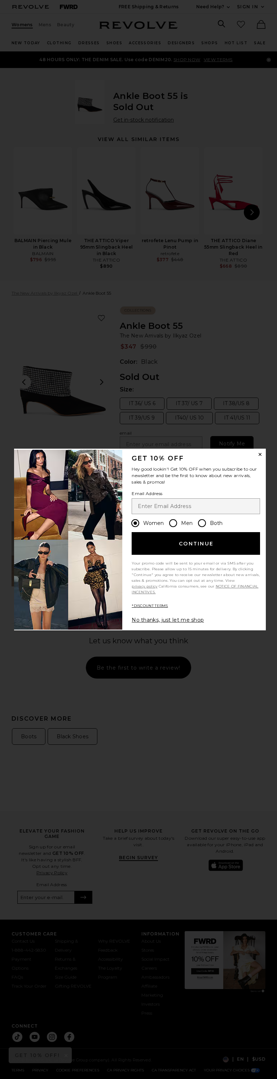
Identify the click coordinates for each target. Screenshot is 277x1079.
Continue (196, 543)
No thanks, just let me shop (168, 620)
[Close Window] (260, 454)
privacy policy (144, 586)
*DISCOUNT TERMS (150, 605)
